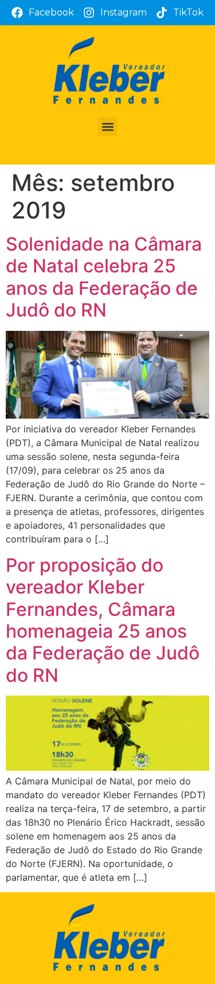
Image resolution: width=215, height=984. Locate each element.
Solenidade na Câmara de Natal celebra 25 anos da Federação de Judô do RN (104, 277)
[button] (107, 126)
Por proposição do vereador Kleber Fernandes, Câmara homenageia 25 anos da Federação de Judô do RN (103, 620)
